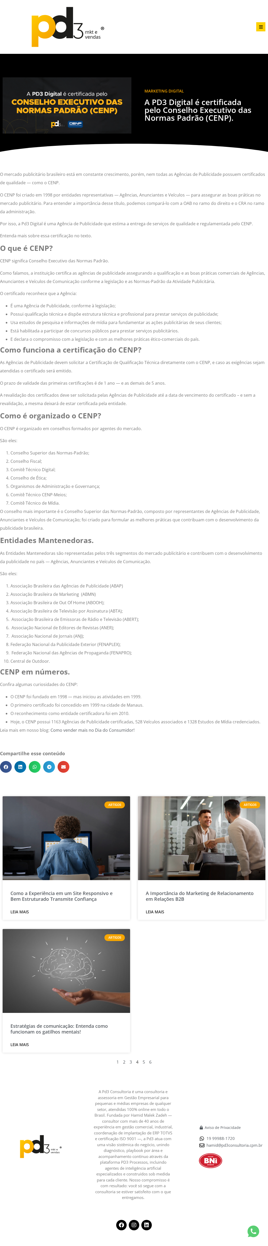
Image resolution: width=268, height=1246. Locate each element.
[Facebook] (121, 1225)
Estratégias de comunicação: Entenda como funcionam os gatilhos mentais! (59, 1029)
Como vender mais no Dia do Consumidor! (93, 730)
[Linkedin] (146, 1225)
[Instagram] (134, 1225)
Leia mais (19, 911)
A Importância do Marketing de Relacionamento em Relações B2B (200, 896)
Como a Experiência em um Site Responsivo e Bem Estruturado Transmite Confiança (61, 896)
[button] (260, 26)
